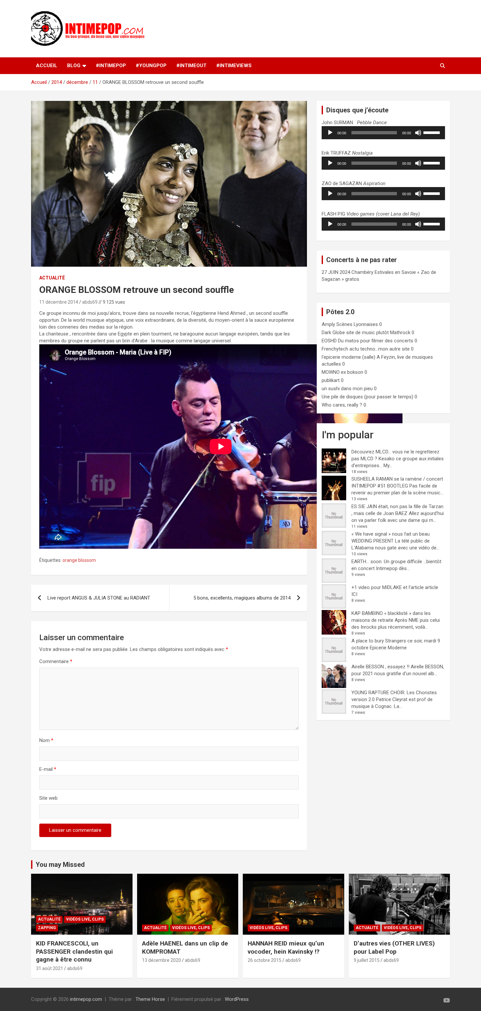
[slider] (432, 132)
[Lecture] (330, 132)
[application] (383, 132)
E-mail (47, 769)
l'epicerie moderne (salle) (348, 357)
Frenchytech (335, 349)
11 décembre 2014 (58, 302)
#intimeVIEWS (234, 65)
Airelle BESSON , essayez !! (380, 667)
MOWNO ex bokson (342, 372)
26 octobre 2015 (264, 960)
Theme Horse (150, 999)
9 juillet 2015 (367, 960)
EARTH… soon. (367, 561)
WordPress (237, 999)
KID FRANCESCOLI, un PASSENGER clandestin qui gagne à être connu (74, 951)
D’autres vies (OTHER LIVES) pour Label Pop (394, 947)
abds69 (90, 302)
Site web (48, 798)
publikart (331, 380)
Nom (46, 740)
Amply (328, 324)
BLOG (73, 65)
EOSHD (329, 341)
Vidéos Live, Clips (85, 919)
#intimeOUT (191, 65)
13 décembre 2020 (161, 960)
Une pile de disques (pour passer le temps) (367, 397)
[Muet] (418, 132)
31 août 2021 (49, 968)
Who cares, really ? (342, 405)
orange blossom (79, 560)
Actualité (52, 277)
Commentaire (55, 661)
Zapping (47, 927)
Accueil (46, 65)
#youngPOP (151, 65)
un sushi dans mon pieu (347, 388)
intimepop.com (86, 999)
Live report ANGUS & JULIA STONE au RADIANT (98, 598)
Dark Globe (333, 332)
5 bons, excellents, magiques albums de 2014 (242, 598)
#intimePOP (111, 65)
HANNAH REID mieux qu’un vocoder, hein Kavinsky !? (286, 947)
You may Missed (60, 864)
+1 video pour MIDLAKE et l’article (387, 587)
